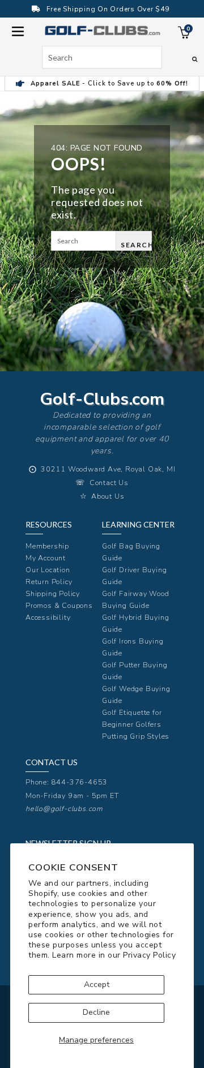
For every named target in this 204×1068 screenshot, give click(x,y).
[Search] (194, 59)
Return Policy (49, 581)
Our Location (48, 569)
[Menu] (18, 30)
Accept (96, 984)
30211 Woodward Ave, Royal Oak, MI (108, 469)
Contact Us (109, 482)
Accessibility (48, 617)
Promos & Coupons (59, 605)
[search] (102, 57)
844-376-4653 (80, 782)
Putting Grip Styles (135, 736)
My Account (46, 558)
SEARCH (136, 245)
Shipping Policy (53, 593)
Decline (96, 1012)
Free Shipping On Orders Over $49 (107, 9)
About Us (107, 496)
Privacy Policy (149, 955)
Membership (47, 546)
